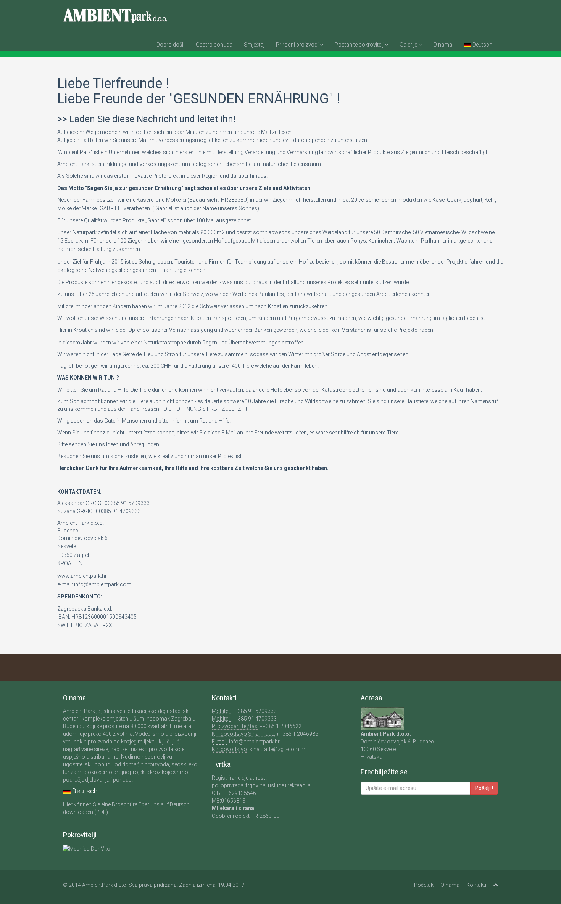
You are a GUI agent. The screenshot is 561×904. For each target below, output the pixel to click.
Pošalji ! (484, 788)
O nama (442, 45)
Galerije (409, 45)
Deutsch (481, 45)
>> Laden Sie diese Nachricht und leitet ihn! (146, 119)
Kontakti (476, 885)
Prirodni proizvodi (298, 45)
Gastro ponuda (214, 45)
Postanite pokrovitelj (360, 45)
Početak (424, 885)
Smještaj (254, 45)
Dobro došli (170, 45)
